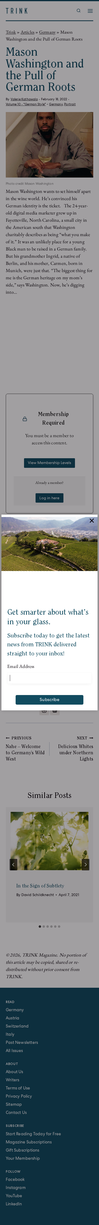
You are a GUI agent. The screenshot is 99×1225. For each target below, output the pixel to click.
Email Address (20, 666)
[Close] (91, 520)
